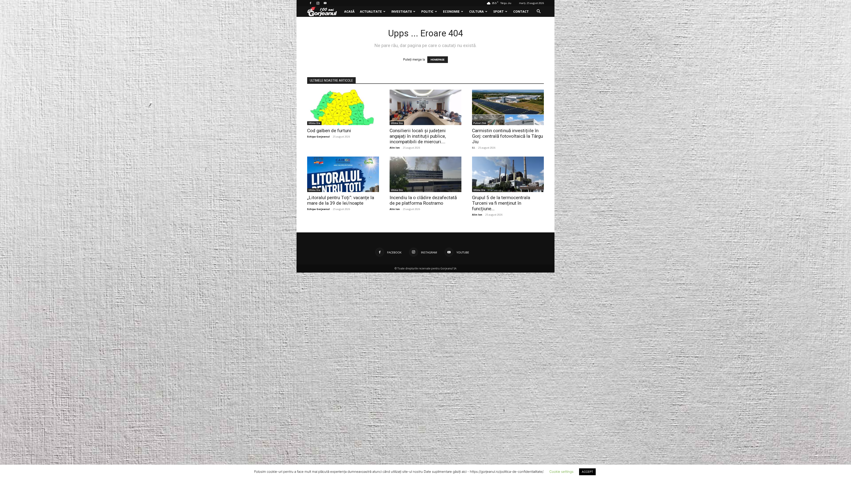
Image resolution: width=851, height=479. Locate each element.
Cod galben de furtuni (329, 130)
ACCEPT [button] (587, 471)
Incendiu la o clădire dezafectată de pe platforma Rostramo (423, 200)
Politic (427, 11)
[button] (538, 12)
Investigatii (401, 11)
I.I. (473, 147)
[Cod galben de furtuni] (343, 107)
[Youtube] (325, 3)
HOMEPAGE (438, 59)
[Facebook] (310, 3)
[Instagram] (317, 3)
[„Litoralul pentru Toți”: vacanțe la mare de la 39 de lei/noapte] (343, 174)
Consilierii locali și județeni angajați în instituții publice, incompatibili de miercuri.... (418, 136)
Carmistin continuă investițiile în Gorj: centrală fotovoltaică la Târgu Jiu (507, 136)
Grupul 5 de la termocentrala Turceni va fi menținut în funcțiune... (501, 203)
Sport (498, 11)
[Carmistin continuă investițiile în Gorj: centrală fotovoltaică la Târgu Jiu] (508, 107)
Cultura (476, 11)
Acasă (349, 11)
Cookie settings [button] (561, 471)
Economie (451, 11)
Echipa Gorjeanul (318, 136)
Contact (521, 11)
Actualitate (371, 11)
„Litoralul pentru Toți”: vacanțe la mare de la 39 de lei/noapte (340, 200)
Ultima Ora (314, 123)
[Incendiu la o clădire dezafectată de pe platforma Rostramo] (425, 174)
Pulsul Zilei (479, 123)
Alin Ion (395, 147)
